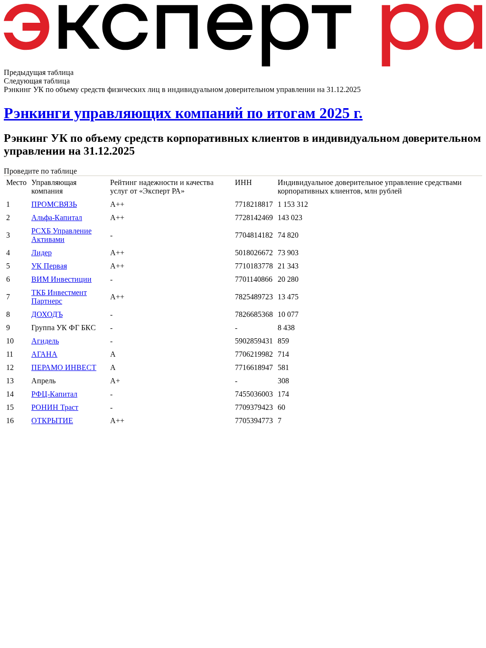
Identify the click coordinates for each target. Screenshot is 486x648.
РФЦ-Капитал (54, 394)
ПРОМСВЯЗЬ (54, 204)
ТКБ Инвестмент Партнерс (59, 296)
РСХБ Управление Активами (61, 235)
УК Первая (49, 266)
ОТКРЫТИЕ (52, 421)
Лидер (41, 253)
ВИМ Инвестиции (61, 279)
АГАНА (44, 354)
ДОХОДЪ (47, 314)
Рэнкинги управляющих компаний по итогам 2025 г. (183, 112)
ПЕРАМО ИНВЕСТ (63, 367)
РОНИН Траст (54, 407)
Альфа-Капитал (56, 217)
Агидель (45, 341)
